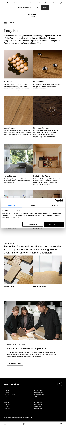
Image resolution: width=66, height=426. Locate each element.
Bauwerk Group (28, 417)
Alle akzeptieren (53, 224)
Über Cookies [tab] (54, 205)
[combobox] (28, 7)
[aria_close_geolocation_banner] (61, 3)
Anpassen (32, 224)
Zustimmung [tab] (11, 205)
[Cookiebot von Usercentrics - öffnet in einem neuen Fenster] (57, 200)
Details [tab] (33, 205)
